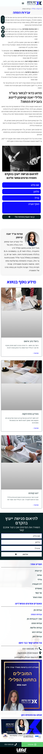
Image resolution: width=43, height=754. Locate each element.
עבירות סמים (37, 623)
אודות (39, 575)
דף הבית (39, 9)
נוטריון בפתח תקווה (30, 413)
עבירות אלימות (36, 627)
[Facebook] (3, 28)
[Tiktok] (3, 31)
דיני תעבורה (37, 584)
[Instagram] (3, 35)
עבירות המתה (36, 614)
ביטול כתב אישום (31, 341)
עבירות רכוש (37, 632)
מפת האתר (37, 597)
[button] (23, 3)
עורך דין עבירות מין (34, 618)
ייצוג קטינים (33, 493)
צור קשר (38, 592)
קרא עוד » (35, 353)
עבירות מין (38, 609)
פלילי (33, 9)
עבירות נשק (37, 636)
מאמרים (38, 588)
